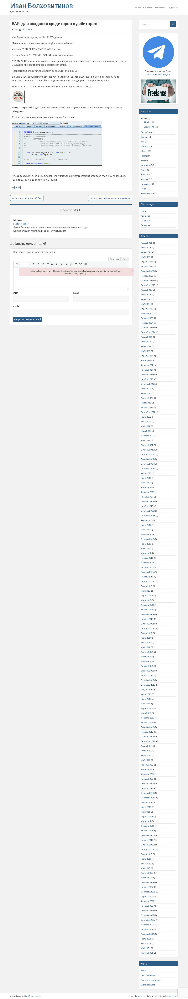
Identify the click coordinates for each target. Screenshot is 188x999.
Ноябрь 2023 (147, 379)
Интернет (145, 165)
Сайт (16, 306)
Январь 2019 (147, 496)
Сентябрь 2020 (148, 454)
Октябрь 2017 (147, 539)
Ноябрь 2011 (147, 788)
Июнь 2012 (146, 755)
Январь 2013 (147, 722)
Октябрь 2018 (147, 511)
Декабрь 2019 (147, 459)
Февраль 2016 (147, 562)
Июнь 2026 (146, 252)
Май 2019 (145, 482)
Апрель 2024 (147, 355)
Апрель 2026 (147, 261)
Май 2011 (145, 811)
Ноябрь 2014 (147, 619)
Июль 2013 (146, 694)
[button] (22, 264)
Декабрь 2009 (147, 882)
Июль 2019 (146, 473)
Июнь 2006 (146, 943)
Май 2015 (145, 590)
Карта (138, 7)
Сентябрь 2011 (148, 797)
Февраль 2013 (147, 717)
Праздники (146, 184)
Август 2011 (146, 802)
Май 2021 (145, 440)
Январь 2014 (147, 666)
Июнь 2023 (146, 393)
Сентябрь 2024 (148, 332)
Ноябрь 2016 (147, 558)
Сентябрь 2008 (148, 891)
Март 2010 (146, 877)
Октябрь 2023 (147, 384)
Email (76, 292)
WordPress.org (148, 984)
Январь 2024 (147, 370)
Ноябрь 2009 (147, 887)
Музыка (144, 179)
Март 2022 (146, 431)
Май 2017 (145, 548)
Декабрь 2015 (147, 572)
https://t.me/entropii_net (158, 74)
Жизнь (144, 151)
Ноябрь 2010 (147, 840)
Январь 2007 (147, 929)
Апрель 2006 (147, 953)
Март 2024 (146, 360)
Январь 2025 (147, 318)
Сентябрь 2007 (148, 920)
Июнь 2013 (146, 699)
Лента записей (148, 975)
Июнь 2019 (146, 478)
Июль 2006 (146, 938)
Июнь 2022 (146, 421)
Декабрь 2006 (147, 934)
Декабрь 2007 (147, 910)
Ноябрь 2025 (147, 275)
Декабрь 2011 (147, 783)
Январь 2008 (147, 906)
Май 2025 (145, 304)
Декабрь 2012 (147, 727)
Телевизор (146, 193)
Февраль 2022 (147, 435)
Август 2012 (146, 746)
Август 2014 (146, 633)
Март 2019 (146, 487)
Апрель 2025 (147, 308)
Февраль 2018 (147, 534)
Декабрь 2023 (147, 374)
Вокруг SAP (149, 126)
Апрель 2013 (147, 708)
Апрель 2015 (147, 595)
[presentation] (22, 264)
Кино (143, 170)
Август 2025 (146, 290)
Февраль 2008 (147, 901)
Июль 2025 (146, 294)
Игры (143, 155)
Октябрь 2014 (147, 623)
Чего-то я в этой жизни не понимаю (110, 198)
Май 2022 (145, 426)
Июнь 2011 (146, 807)
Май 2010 (145, 868)
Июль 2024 (146, 341)
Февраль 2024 (147, 365)
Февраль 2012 (147, 774)
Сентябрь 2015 (148, 581)
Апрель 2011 (147, 816)
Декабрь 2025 (147, 271)
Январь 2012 (147, 779)
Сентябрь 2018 (148, 515)
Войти (144, 970)
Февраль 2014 (147, 661)
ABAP (17, 187)
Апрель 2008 (147, 896)
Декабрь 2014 (147, 614)
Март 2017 (146, 553)
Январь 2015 (147, 609)
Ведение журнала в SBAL (27, 198)
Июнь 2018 (146, 525)
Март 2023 (146, 402)
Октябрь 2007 (147, 915)
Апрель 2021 (147, 445)
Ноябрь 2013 (147, 675)
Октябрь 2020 (147, 449)
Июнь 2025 (146, 299)
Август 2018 (146, 520)
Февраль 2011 (147, 826)
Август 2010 (146, 854)
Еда (143, 141)
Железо (144, 146)
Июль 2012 (146, 750)
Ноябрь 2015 (147, 576)
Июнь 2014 (146, 642)
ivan (15, 29)
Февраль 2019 (147, 492)
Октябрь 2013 (147, 680)
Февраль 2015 (147, 605)
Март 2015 (146, 600)
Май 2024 (145, 351)
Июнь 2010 (146, 863)
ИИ (142, 160)
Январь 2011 (147, 830)
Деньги (144, 137)
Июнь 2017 (146, 543)
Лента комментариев (151, 980)
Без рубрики (146, 132)
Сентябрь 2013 (148, 685)
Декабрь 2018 (147, 501)
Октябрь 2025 (147, 280)
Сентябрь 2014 (148, 628)
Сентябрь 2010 (148, 849)
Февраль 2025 (147, 313)
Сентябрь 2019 (148, 468)
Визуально (114, 259)
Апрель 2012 (147, 764)
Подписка (173, 7)
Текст (125, 259)
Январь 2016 (147, 567)
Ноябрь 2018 (147, 506)
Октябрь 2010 (147, 844)
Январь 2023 (147, 407)
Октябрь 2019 (147, 464)
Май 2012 (145, 760)
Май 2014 (145, 647)
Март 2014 (146, 656)
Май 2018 (145, 529)
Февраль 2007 (147, 924)
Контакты (148, 7)
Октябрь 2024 (147, 327)
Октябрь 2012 (147, 736)
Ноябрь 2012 (147, 732)
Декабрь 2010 (147, 835)
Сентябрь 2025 (148, 285)
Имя (15, 292)
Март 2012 (146, 769)
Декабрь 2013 (147, 670)
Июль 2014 (146, 638)
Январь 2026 (147, 266)
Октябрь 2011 (147, 793)
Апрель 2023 (147, 398)
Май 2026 (145, 257)
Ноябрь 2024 (147, 322)
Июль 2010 (146, 859)
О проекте (160, 7)
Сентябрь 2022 (148, 412)
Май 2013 (145, 703)
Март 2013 (146, 713)
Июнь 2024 (146, 346)
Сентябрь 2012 (148, 741)
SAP (143, 118)
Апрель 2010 (147, 873)
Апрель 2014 (147, 652)
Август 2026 (146, 243)
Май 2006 (145, 948)
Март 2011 (146, 821)
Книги (143, 174)
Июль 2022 (146, 417)
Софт (143, 188)
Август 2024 (146, 337)
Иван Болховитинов (41, 5)
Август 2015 (146, 586)
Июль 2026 (146, 247)
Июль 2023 (146, 388)
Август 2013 (146, 689)
